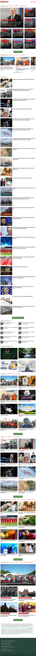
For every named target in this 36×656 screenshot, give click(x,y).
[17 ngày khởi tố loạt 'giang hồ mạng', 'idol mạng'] (6, 112)
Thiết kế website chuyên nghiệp (7, 650)
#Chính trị (15, 41)
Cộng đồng (3, 373)
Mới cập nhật (4, 77)
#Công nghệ (14, 499)
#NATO (9, 436)
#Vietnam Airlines (23, 66)
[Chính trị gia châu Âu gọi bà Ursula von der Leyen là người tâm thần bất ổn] (6, 290)
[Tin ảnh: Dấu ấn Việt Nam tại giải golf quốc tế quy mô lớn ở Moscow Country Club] (7, 61)
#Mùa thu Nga (26, 562)
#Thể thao (17, 66)
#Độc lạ (18, 499)
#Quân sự (33, 499)
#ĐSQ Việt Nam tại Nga (11, 373)
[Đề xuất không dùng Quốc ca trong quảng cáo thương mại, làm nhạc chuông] (6, 260)
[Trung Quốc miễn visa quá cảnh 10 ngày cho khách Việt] (27, 548)
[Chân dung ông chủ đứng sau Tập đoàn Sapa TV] (6, 181)
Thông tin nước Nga (5, 320)
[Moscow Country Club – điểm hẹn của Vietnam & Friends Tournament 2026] (27, 380)
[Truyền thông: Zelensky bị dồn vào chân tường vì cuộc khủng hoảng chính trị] (6, 221)
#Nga (26, 19)
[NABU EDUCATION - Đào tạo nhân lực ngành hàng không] (9, 365)
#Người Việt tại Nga (6, 66)
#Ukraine (27, 11)
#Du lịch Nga (10, 5)
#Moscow (31, 562)
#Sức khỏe (23, 499)
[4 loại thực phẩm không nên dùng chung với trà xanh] (6, 83)
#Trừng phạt (30, 19)
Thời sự (2, 436)
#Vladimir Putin (4, 40)
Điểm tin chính (4, 5)
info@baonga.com (6, 648)
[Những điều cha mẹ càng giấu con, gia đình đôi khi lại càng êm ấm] (27, 506)
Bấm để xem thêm (18, 496)
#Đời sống (5, 613)
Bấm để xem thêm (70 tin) (18, 317)
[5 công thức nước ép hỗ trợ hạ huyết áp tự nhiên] (9, 534)
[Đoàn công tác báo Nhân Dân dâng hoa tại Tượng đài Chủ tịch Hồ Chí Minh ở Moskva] (27, 422)
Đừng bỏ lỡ (4, 54)
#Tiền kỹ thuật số (23, 5)
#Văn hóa (20, 613)
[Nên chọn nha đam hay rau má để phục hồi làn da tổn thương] (27, 520)
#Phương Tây (28, 20)
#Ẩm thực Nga (17, 562)
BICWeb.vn (13, 651)
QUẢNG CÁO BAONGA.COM (6, 346)
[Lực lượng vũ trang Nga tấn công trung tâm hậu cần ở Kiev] (6, 211)
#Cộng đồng (16, 5)
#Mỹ (20, 41)
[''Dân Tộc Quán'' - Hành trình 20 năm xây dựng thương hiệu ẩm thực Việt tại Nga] (27, 366)
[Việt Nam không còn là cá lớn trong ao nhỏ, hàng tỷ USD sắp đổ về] (6, 152)
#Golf (1, 66)
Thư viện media (4, 562)
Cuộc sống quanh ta (5, 499)
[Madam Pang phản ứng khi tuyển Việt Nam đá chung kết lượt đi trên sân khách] (27, 534)
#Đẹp (22, 562)
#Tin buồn (18, 373)
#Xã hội (2, 613)
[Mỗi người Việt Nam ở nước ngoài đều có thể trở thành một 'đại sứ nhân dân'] (9, 422)
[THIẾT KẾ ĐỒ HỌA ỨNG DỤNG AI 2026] (9, 353)
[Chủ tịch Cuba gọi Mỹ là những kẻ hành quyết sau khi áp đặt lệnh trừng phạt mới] (6, 280)
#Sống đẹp (28, 499)
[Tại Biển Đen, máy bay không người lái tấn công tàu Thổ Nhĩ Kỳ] (6, 191)
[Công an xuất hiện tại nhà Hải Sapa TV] (6, 270)
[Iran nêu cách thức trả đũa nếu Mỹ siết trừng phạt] (6, 300)
